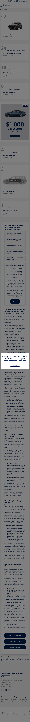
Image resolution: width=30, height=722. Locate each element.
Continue (15, 365)
